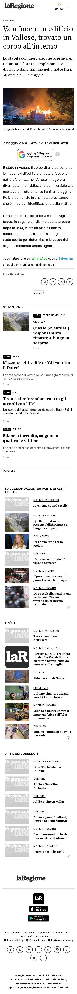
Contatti (57, 932)
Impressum (44, 932)
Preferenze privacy (61, 940)
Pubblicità (27, 936)
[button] (10, 949)
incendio (8, 274)
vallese (19, 274)
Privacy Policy (14, 940)
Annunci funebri (44, 936)
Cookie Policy (37, 940)
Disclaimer (29, 932)
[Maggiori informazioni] (57, 155)
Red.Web (60, 143)
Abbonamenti (12, 932)
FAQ (67, 932)
